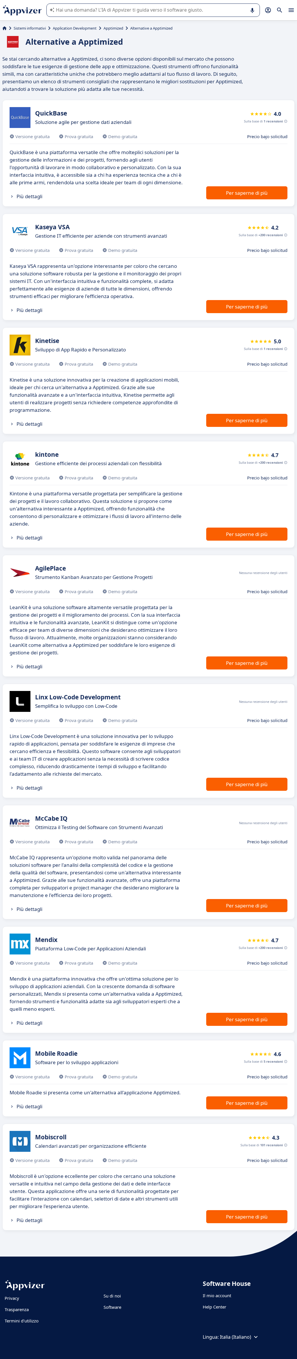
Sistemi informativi (30, 28)
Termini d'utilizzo (22, 1321)
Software (112, 1307)
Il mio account (217, 1295)
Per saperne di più (247, 192)
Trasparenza (17, 1309)
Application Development (75, 28)
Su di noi (112, 1296)
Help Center (214, 1307)
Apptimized (113, 28)
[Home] (4, 28)
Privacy (12, 1298)
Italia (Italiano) (235, 1337)
